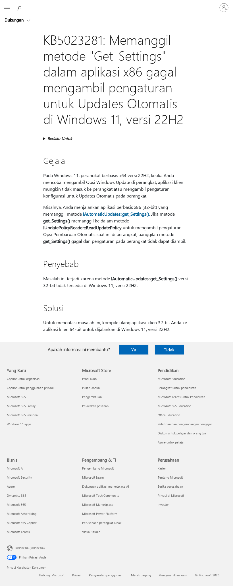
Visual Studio (91, 532)
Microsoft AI (15, 468)
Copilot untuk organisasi (23, 379)
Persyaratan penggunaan (106, 575)
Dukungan (15, 20)
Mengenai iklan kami (173, 575)
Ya (133, 350)
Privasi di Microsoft (171, 495)
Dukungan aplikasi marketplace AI (105, 486)
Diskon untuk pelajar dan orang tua (182, 433)
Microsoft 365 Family (21, 406)
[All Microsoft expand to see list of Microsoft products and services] (7, 7)
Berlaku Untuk (59, 138)
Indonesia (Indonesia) (30, 548)
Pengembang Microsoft (98, 468)
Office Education (169, 415)
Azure (11, 486)
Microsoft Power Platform (99, 513)
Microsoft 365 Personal (23, 415)
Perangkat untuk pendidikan (177, 388)
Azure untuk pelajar (171, 442)
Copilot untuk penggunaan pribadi (30, 388)
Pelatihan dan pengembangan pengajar (185, 424)
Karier (162, 468)
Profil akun (89, 379)
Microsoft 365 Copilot (22, 523)
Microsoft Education (171, 379)
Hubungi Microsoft (52, 575)
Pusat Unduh (91, 388)
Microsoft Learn (93, 477)
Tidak (169, 350)
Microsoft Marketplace (97, 504)
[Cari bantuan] (20, 7)
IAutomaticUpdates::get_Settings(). (116, 214)
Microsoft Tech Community (100, 495)
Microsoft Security (19, 477)
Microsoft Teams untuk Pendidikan (181, 397)
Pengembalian (92, 397)
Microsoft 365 (16, 397)
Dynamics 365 (16, 495)
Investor (163, 504)
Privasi (76, 575)
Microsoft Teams (18, 532)
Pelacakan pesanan (95, 406)
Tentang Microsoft (170, 477)
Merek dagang (141, 575)
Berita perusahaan (170, 486)
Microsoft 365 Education (174, 406)
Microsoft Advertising (21, 513)
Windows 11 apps (19, 424)
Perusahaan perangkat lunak (101, 523)
